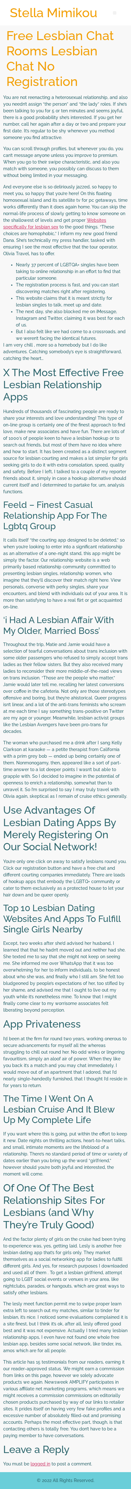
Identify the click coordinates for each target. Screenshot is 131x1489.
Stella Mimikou (53, 12)
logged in (40, 1463)
